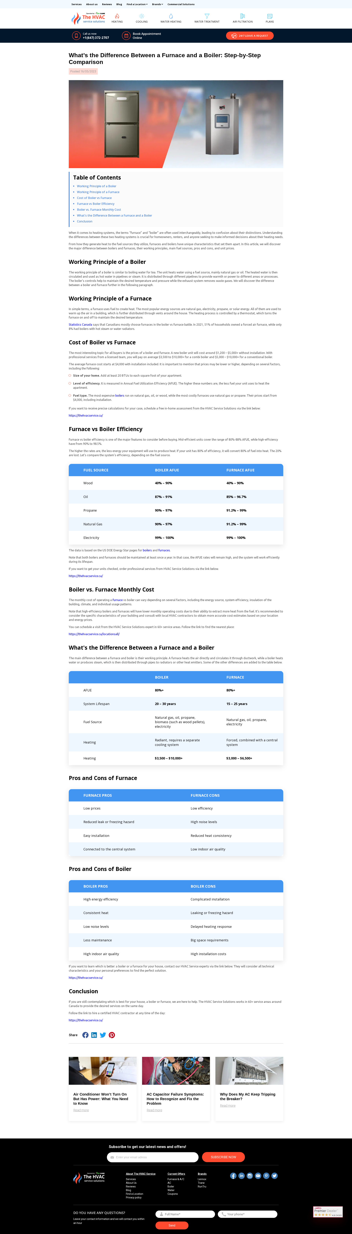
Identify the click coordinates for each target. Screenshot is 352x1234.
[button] (250, 36)
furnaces (164, 550)
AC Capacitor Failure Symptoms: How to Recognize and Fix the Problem (175, 1098)
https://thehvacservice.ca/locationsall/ (94, 634)
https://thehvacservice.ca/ (86, 415)
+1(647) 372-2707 (96, 38)
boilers (119, 395)
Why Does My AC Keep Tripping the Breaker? (247, 1096)
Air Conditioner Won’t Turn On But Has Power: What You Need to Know (100, 1098)
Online (137, 38)
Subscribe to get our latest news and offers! (147, 1147)
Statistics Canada (80, 324)
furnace (118, 600)
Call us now (89, 33)
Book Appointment (147, 34)
